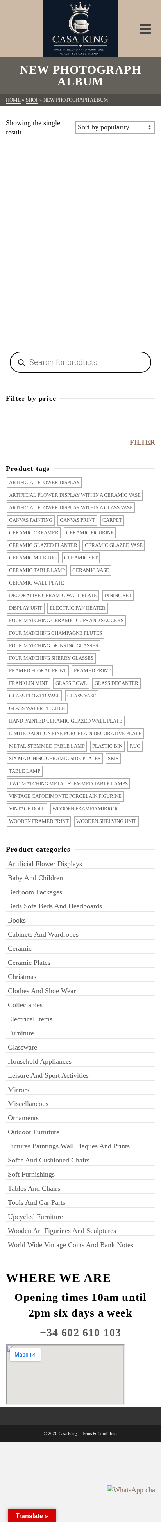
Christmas (22, 977)
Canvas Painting (30, 520)
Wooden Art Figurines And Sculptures (62, 1231)
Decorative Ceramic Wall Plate (53, 595)
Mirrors (18, 1089)
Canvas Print (77, 520)
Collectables (25, 1005)
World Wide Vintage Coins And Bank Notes (70, 1245)
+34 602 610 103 (81, 1332)
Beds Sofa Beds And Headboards (55, 906)
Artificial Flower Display (44, 482)
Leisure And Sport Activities (48, 1075)
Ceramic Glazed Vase (114, 545)
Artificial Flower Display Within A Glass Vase (71, 507)
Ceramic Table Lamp (37, 570)
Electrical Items (30, 1019)
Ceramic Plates (29, 962)
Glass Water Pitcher (37, 708)
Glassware (22, 1047)
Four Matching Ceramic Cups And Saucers (66, 620)
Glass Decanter (116, 683)
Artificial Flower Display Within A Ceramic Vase (75, 495)
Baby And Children (35, 878)
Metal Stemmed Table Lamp (47, 746)
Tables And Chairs (34, 1188)
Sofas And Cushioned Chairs (48, 1160)
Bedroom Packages (35, 892)
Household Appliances (40, 1061)
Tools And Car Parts (36, 1202)
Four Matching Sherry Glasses (51, 658)
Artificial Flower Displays (45, 864)
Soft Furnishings (31, 1174)
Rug (135, 746)
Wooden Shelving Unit (106, 821)
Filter (142, 442)
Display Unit (25, 608)
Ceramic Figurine (90, 533)
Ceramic (20, 948)
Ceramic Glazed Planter (43, 545)
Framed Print (92, 671)
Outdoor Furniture (33, 1132)
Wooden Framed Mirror (85, 809)
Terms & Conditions (99, 1433)
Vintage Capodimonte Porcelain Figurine (65, 796)
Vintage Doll (27, 809)
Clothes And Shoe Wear (42, 991)
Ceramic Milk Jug (33, 558)
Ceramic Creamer (34, 533)
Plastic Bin (107, 746)
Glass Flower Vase (34, 696)
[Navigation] (145, 28)
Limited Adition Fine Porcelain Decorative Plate (75, 733)
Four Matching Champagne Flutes (55, 633)
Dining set (118, 595)
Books (17, 920)
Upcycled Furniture (35, 1217)
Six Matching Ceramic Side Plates (54, 758)
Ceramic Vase (90, 570)
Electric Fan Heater (78, 608)
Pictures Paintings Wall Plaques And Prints (69, 1146)
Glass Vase (81, 696)
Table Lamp (24, 771)
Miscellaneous (28, 1104)
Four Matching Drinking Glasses (53, 645)
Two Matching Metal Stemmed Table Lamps (68, 783)
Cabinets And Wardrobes (43, 934)
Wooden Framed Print (39, 821)
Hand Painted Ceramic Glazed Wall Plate (65, 721)
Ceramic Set (81, 558)
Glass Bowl (71, 683)
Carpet (112, 520)
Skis (113, 758)
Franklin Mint (28, 683)
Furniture (21, 1033)
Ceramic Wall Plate (36, 583)
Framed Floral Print (37, 671)
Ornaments (23, 1118)
